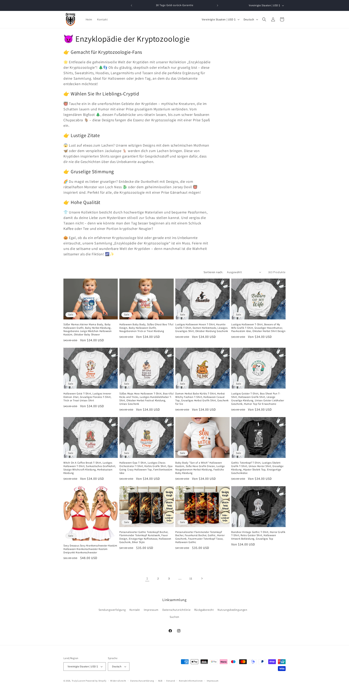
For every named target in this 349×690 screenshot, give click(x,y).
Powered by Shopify (96, 680)
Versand (170, 680)
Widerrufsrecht (118, 680)
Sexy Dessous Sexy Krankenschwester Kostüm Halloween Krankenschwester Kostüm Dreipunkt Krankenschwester (90, 549)
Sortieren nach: (213, 272)
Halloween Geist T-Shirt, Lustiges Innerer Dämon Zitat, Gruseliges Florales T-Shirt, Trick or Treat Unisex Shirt (87, 397)
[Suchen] (264, 19)
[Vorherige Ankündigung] (131, 5)
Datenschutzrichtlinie (176, 610)
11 (190, 578)
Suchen (174, 617)
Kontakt (134, 610)
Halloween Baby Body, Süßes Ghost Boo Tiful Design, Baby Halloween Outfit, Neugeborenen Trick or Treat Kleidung (146, 328)
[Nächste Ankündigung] (217, 5)
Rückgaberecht (204, 610)
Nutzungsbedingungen (232, 610)
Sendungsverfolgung (112, 610)
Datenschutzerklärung (142, 680)
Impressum (151, 610)
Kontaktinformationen (191, 680)
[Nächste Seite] (201, 578)
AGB (160, 680)
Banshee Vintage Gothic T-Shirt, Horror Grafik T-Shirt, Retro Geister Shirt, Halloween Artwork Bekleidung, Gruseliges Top (258, 535)
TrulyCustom (78, 680)
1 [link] (147, 578)
